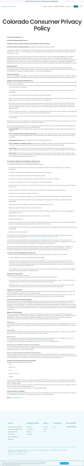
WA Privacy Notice (12, 451)
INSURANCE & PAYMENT (33, 423)
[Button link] (81, 6)
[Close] (82, 463)
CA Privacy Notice (53, 450)
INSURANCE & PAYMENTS (59, 6)
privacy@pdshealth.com (16, 397)
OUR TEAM (45, 6)
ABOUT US (68, 6)
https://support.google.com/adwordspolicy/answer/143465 (42, 236)
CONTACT (10, 423)
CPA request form (43, 341)
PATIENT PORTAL (57, 423)
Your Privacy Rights (64, 463)
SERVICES (50, 6)
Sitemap (26, 451)
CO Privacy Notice (63, 450)
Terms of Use (31, 450)
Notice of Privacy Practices (21, 450)
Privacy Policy (11, 450)
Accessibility (20, 451)
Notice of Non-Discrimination (41, 450)
